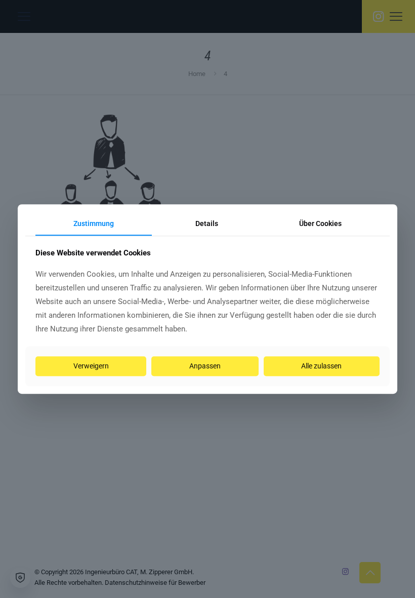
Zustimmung (93, 223)
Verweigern (91, 366)
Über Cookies (320, 223)
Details (206, 223)
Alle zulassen (321, 366)
